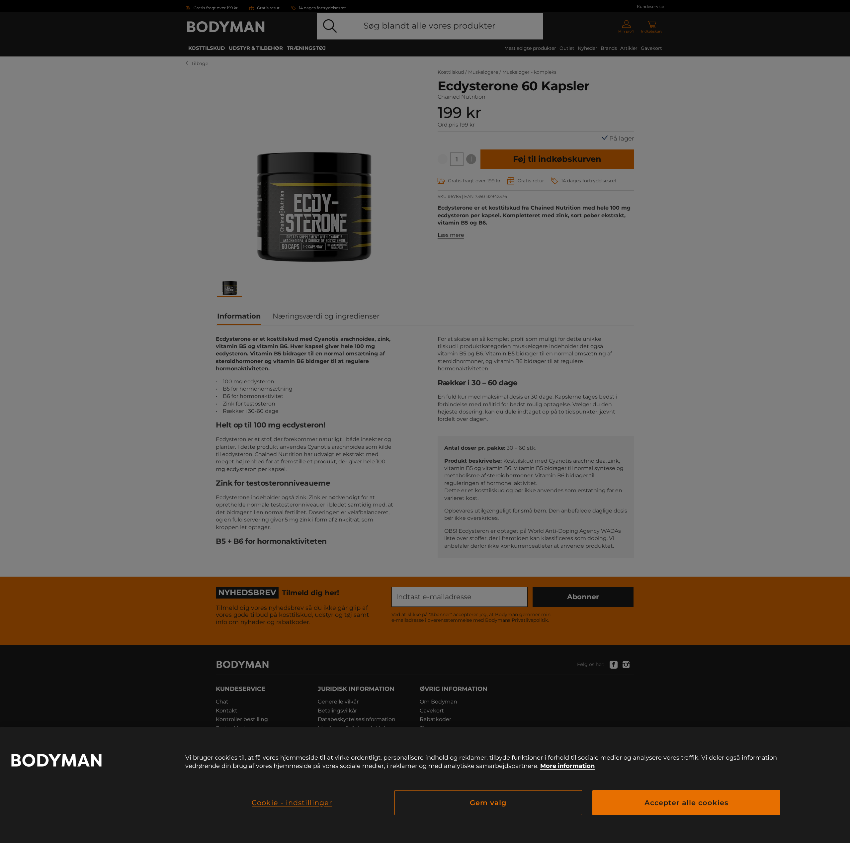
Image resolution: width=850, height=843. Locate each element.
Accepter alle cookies (686, 802)
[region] (425, 785)
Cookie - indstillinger (292, 802)
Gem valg (488, 802)
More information (567, 766)
